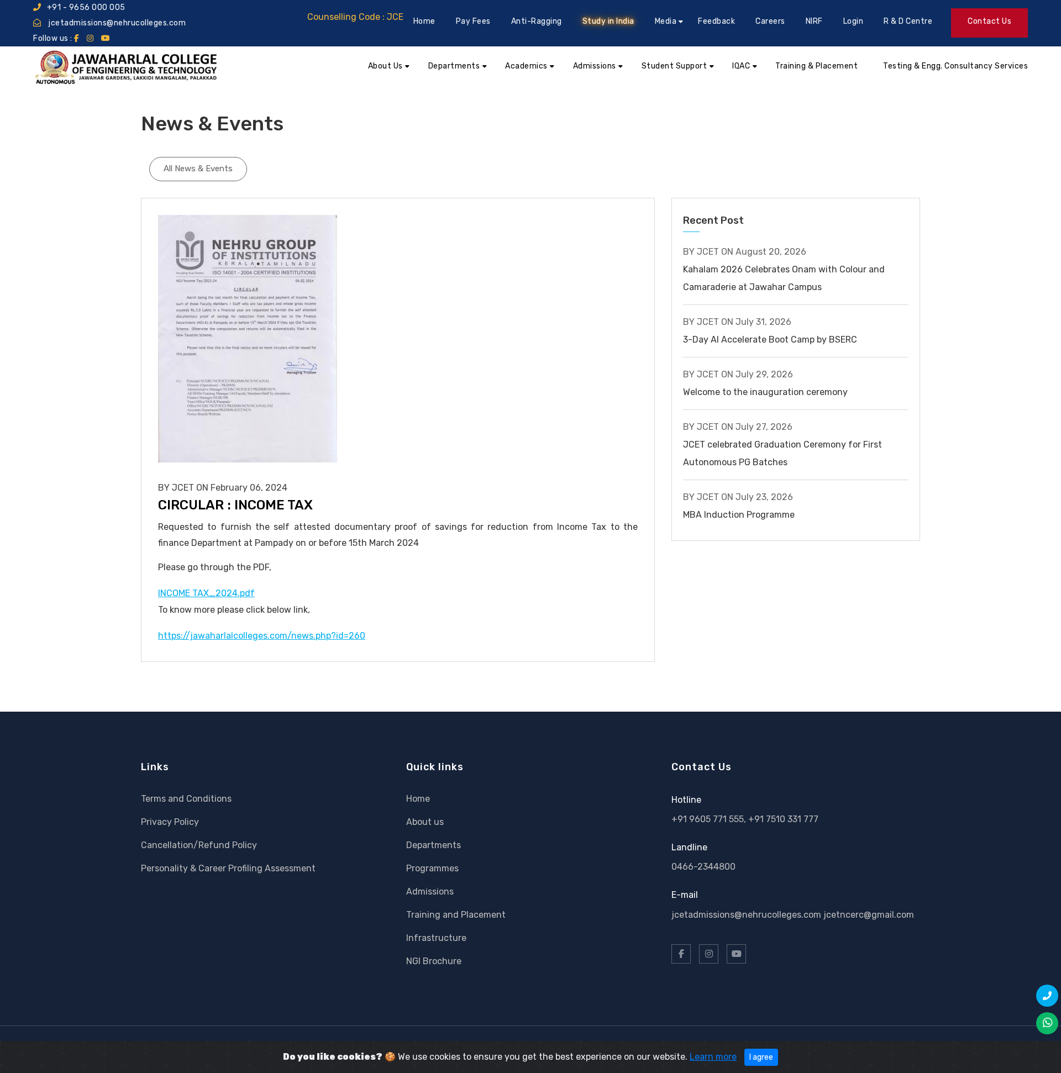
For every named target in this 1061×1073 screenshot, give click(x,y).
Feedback (716, 21)
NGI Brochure (433, 961)
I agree (761, 1057)
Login (853, 21)
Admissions (430, 891)
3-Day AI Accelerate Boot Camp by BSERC (770, 339)
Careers (770, 21)
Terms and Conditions (186, 798)
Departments (433, 845)
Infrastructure (436, 938)
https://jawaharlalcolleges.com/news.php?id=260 (261, 635)
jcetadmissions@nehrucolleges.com (116, 23)
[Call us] (1047, 996)
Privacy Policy (170, 822)
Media (666, 21)
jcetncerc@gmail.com (868, 914)
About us (425, 822)
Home (424, 21)
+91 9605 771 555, (709, 819)
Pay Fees (473, 21)
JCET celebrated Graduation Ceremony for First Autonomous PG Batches (782, 453)
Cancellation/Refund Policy (199, 845)
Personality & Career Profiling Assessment (228, 868)
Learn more (713, 1056)
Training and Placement (456, 914)
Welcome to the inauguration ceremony (765, 392)
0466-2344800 (703, 866)
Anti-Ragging (536, 21)
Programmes (432, 868)
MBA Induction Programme (739, 514)
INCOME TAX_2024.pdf (206, 593)
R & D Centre (908, 21)
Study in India (608, 21)
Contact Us (989, 21)
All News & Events (198, 168)
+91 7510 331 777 (783, 819)
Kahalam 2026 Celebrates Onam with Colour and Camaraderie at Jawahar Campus (784, 278)
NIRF (814, 21)
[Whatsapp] (1047, 1023)
